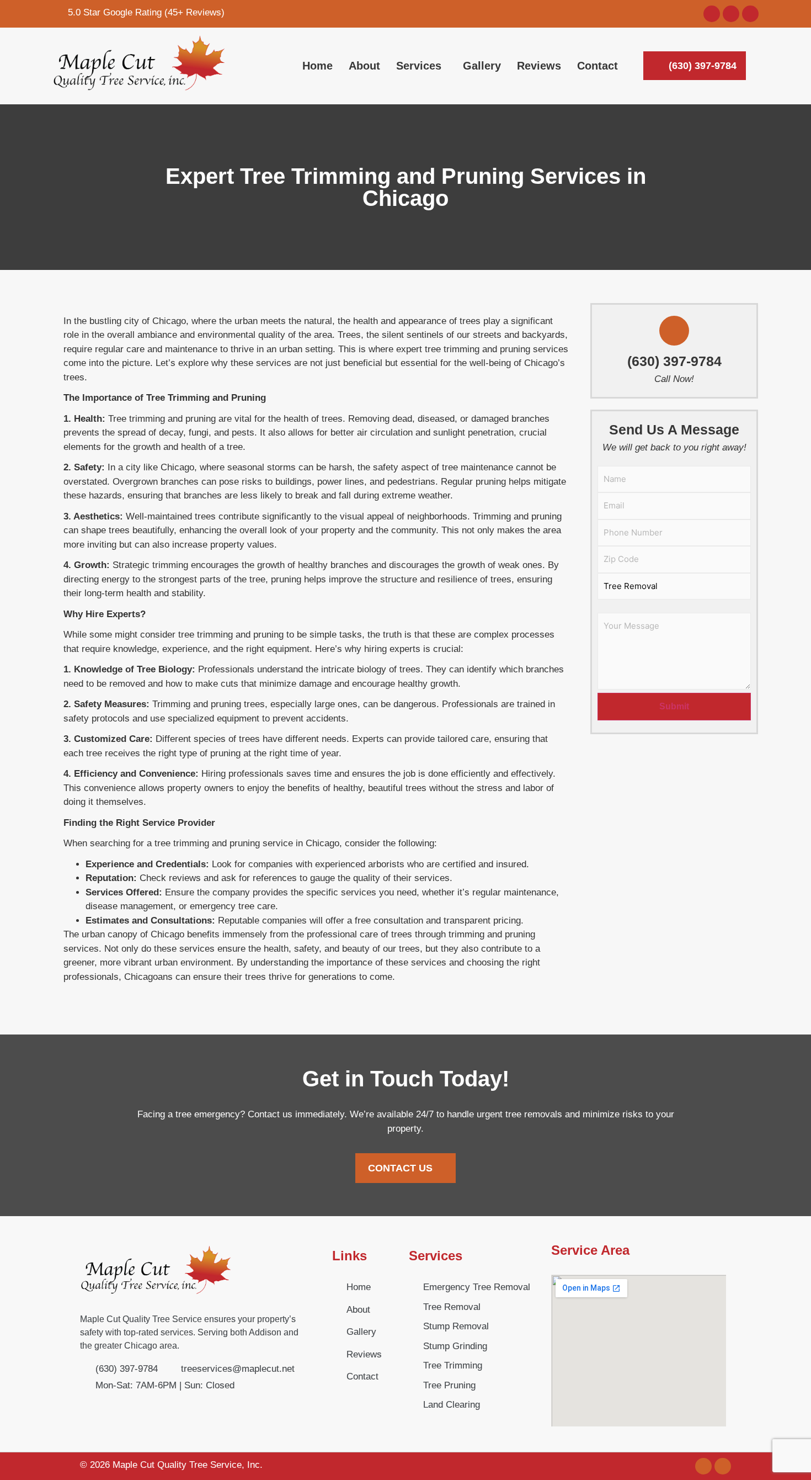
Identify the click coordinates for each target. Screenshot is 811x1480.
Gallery (482, 66)
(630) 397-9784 (674, 361)
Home (317, 66)
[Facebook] (731, 14)
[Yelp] (750, 14)
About (364, 66)
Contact (597, 66)
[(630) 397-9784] (674, 331)
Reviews (539, 66)
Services (418, 66)
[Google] (711, 14)
